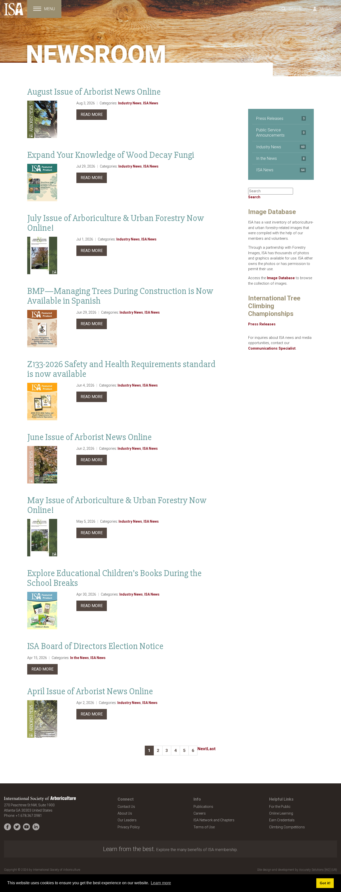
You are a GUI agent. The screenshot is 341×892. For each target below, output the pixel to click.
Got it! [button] (325, 883)
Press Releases (280, 118)
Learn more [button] (161, 883)
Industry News (130, 103)
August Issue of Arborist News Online (94, 91)
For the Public (280, 807)
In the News (79, 658)
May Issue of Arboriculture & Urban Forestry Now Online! (116, 505)
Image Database (281, 278)
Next (202, 748)
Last (211, 748)
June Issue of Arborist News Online (89, 437)
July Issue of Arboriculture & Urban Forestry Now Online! (115, 223)
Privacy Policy (129, 827)
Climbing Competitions (287, 827)
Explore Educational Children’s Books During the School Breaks (114, 578)
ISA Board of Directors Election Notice (95, 646)
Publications (203, 807)
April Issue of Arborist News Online (90, 691)
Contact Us (126, 807)
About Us (125, 813)
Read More (92, 114)
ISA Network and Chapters (213, 820)
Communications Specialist (272, 348)
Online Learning (281, 813)
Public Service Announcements (280, 133)
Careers (199, 813)
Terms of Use (204, 827)
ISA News (150, 103)
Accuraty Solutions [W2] (315, 870)
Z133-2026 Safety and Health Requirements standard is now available (121, 369)
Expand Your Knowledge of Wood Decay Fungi (110, 155)
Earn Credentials (282, 820)
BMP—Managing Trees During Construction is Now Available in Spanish (120, 295)
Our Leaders (127, 820)
